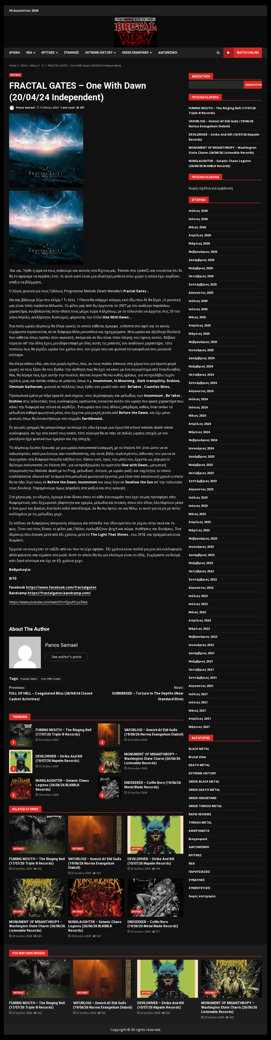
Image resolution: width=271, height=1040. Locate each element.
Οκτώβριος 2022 (201, 571)
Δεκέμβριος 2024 (201, 358)
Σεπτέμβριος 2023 (203, 481)
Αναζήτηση (201, 76)
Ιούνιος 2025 (198, 309)
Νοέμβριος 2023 (201, 465)
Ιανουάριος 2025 (201, 350)
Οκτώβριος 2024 (201, 374)
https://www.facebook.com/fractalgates (61, 587)
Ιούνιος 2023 (198, 506)
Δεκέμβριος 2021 (201, 653)
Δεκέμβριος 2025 (201, 260)
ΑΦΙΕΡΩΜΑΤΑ (199, 831)
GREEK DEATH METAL (204, 790)
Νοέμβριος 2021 (201, 661)
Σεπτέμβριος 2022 (203, 579)
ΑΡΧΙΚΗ (14, 52)
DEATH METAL (199, 765)
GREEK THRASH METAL (205, 806)
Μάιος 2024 (197, 415)
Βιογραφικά (198, 839)
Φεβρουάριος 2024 (203, 440)
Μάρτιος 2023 (199, 530)
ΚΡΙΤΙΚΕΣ (48, 52)
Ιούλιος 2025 (198, 301)
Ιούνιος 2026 (198, 219)
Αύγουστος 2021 (201, 686)
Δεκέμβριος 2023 (201, 456)
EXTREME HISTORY (98, 52)
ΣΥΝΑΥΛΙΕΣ (71, 52)
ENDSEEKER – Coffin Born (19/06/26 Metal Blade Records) (109, 787)
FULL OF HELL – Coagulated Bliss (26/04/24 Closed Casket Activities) (50, 693)
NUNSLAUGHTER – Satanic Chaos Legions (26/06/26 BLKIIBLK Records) (20, 787)
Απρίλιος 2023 (200, 522)
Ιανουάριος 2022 (201, 645)
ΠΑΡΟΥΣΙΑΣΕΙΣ (199, 872)
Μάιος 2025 (197, 317)
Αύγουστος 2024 (201, 391)
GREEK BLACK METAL (204, 781)
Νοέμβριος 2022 (201, 563)
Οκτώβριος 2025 (201, 276)
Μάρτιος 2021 (199, 727)
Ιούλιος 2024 (198, 399)
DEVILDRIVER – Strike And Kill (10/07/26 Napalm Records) (20, 761)
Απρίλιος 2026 (200, 235)
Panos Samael (25, 107)
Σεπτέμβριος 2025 (203, 284)
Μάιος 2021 (197, 710)
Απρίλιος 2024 (200, 424)
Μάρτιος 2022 (199, 629)
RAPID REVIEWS (200, 814)
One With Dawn (51, 679)
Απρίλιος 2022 (200, 620)
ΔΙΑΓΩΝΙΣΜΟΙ (167, 52)
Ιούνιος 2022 (198, 604)
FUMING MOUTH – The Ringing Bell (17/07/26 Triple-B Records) (20, 735)
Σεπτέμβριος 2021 (203, 678)
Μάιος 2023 (197, 514)
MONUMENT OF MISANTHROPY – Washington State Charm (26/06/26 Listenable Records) (109, 761)
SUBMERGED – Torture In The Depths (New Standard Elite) (147, 693)
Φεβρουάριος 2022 (203, 637)
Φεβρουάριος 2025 (203, 342)
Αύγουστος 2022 (201, 588)
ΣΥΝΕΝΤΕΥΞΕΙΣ (199, 888)
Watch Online (248, 52)
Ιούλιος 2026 (198, 211)
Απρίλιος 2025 (200, 325)
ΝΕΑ (29, 52)
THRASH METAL (200, 822)
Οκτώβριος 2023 (201, 473)
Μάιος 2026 (197, 227)
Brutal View (197, 757)
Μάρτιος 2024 (199, 432)
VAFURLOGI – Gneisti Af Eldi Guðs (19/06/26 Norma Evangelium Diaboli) (109, 735)
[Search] (218, 53)
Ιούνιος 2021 (198, 702)
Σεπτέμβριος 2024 (203, 383)
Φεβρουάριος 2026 (203, 252)
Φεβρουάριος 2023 (203, 538)
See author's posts (67, 656)
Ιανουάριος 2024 (201, 448)
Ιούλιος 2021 (198, 694)
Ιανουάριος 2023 (201, 547)
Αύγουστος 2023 (201, 489)
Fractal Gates (29, 679)
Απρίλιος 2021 (200, 718)
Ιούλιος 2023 (198, 497)
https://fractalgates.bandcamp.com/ (59, 593)
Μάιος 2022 (197, 612)
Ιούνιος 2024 (198, 407)
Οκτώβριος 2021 (201, 670)
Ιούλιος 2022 (198, 596)
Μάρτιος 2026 (199, 243)
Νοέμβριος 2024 (201, 366)
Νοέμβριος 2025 (201, 268)
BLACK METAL (199, 749)
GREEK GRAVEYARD (135, 52)
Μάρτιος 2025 (199, 334)
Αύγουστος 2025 (201, 293)
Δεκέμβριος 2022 (201, 555)
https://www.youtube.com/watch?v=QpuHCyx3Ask (48, 602)
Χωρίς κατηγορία (202, 896)
